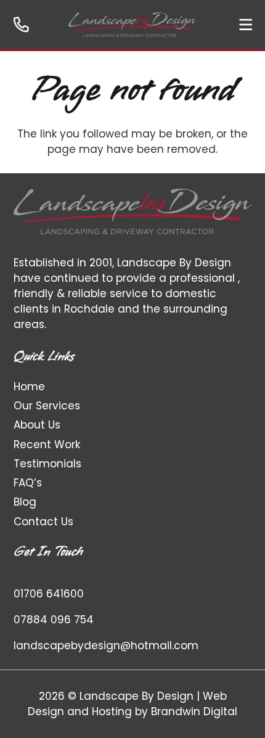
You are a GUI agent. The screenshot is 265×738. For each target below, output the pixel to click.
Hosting (112, 711)
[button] (245, 24)
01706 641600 (49, 593)
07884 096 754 (54, 619)
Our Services (47, 405)
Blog (25, 501)
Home (29, 386)
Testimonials (47, 463)
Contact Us (43, 521)
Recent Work (47, 444)
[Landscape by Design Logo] (132, 24)
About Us (37, 424)
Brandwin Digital (194, 711)
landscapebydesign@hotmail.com (106, 645)
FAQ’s (28, 482)
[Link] (21, 24)
